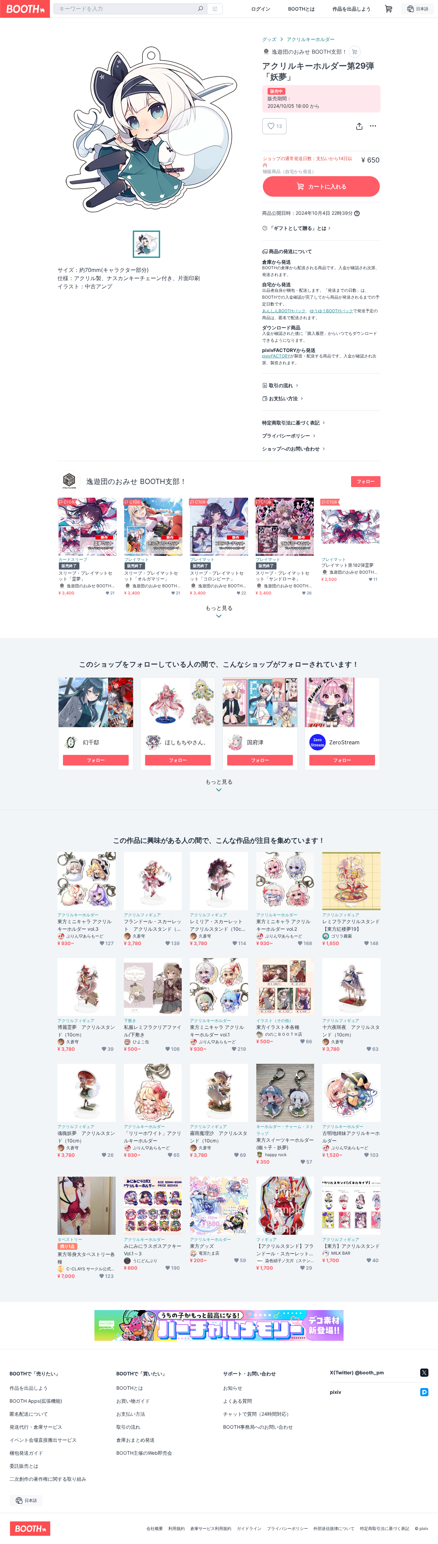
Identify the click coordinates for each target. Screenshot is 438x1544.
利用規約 (176, 1529)
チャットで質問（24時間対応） (257, 1414)
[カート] (355, 52)
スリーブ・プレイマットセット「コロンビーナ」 (217, 575)
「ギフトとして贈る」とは (297, 228)
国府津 (255, 742)
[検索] (200, 9)
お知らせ (232, 1388)
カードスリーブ (73, 560)
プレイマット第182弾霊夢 (347, 565)
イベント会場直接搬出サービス (43, 1440)
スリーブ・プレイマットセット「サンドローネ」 (282, 575)
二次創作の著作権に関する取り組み (48, 1479)
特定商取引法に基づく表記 (291, 423)
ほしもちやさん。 (187, 742)
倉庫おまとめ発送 (135, 1440)
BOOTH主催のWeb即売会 (144, 1453)
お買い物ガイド (133, 1401)
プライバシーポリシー (286, 436)
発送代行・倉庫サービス (36, 1427)
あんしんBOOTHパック (284, 310)
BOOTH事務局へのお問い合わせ (258, 1427)
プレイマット (136, 560)
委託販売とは (24, 1466)
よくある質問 (237, 1401)
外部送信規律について (334, 1529)
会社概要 (154, 1529)
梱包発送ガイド (26, 1453)
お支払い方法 (283, 398)
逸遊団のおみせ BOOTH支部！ (136, 481)
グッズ (269, 39)
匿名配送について (29, 1414)
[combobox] (130, 8)
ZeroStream (344, 742)
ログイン (260, 8)
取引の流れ (281, 385)
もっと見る (219, 782)
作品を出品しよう (352, 8)
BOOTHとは (301, 8)
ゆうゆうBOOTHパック (331, 310)
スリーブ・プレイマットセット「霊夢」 (85, 575)
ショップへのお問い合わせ (291, 449)
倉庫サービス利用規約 (210, 1529)
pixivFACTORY (276, 355)
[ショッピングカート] (389, 9)
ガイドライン (249, 1529)
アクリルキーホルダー (311, 39)
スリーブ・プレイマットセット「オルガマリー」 (151, 575)
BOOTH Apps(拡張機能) (36, 1401)
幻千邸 (91, 742)
